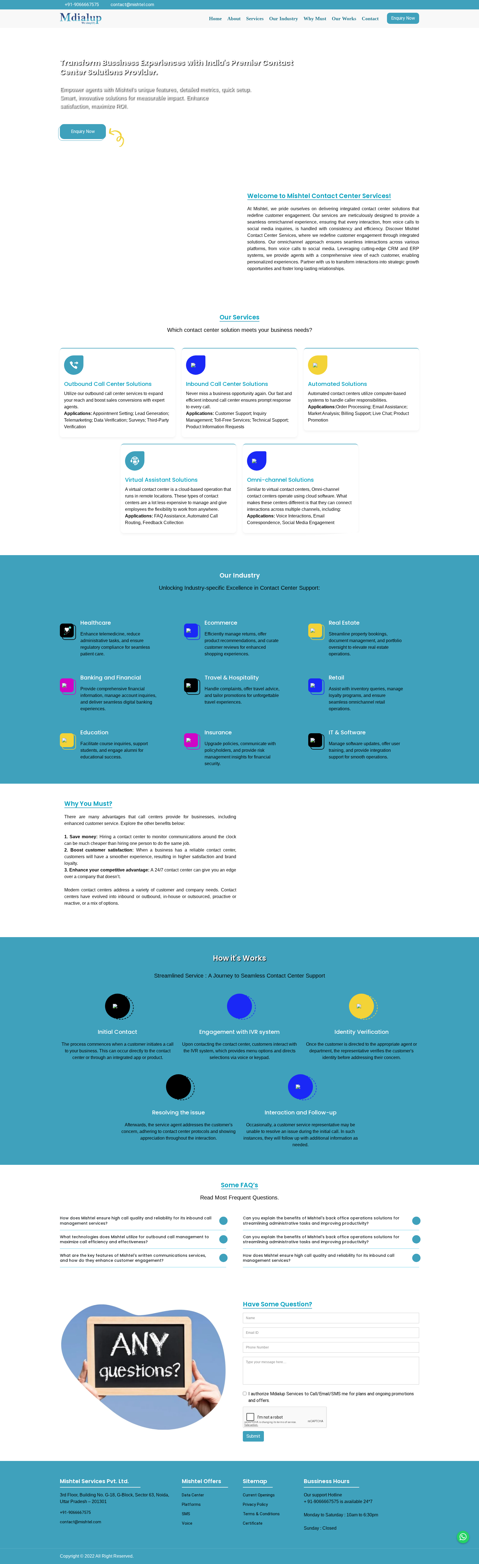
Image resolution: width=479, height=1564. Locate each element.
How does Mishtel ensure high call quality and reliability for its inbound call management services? (136, 1221)
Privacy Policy (255, 1504)
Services (255, 18)
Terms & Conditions (261, 1513)
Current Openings (259, 1495)
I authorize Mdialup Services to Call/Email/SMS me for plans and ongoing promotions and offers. (331, 1397)
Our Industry (283, 18)
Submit (253, 1436)
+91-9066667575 (82, 4)
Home (215, 18)
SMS (186, 1513)
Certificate (253, 1523)
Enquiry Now (403, 18)
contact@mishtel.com (132, 4)
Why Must (315, 18)
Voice (187, 1523)
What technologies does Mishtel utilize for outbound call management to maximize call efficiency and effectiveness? (134, 1239)
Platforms (191, 1504)
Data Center (193, 1495)
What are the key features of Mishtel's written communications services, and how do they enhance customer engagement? (133, 1258)
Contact (370, 18)
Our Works (344, 18)
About (234, 18)
